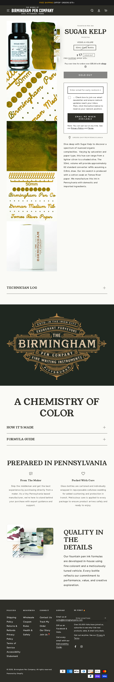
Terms (91, 128)
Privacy (100, 635)
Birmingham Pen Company (25, 669)
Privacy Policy (77, 128)
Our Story (45, 630)
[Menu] (8, 10)
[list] (57, 492)
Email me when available (85, 118)
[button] (91, 10)
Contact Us (46, 617)
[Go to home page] (33, 10)
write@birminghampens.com (69, 620)
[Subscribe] (105, 618)
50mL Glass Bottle (85, 48)
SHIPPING (72, 58)
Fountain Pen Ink (85, 26)
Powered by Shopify (15, 673)
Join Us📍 (45, 634)
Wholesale (28, 617)
